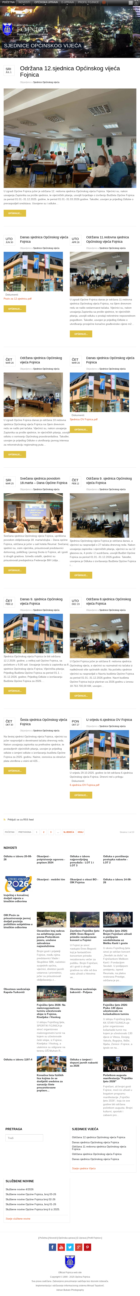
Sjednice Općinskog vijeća (46, 82)
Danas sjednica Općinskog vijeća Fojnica (95, 1142)
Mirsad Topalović (95, 1285)
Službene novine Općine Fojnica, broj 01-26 (31, 1204)
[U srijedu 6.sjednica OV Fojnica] (99, 768)
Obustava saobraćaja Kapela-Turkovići (17, 991)
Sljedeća (68, 832)
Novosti (53, 1238)
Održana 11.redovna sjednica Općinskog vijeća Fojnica (99, 1147)
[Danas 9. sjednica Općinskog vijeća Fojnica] (33, 652)
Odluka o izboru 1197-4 (18, 1059)
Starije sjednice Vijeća (84, 1168)
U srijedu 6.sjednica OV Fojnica (109, 720)
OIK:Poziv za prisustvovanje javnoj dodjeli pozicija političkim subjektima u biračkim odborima (18, 921)
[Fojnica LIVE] (104, 2)
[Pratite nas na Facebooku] (52, 1247)
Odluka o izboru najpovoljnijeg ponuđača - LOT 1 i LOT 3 (82, 861)
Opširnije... (15, 213)
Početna (43, 1238)
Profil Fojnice (94, 1238)
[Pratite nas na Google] (78, 1247)
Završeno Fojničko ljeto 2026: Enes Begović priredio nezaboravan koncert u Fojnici (85, 935)
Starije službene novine (18, 1218)
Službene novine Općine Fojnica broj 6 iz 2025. (33, 1209)
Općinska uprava (66, 1238)
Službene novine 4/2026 (20, 1189)
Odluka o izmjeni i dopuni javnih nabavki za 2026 (84, 1062)
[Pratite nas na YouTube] (61, 1247)
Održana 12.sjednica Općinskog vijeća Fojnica (70, 71)
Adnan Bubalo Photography (70, 1290)
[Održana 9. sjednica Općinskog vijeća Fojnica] (99, 536)
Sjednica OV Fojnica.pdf (84, 419)
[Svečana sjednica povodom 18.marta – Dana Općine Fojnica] (33, 531)
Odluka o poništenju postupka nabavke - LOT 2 (116, 859)
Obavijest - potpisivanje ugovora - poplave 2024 (51, 859)
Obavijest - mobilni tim (51, 879)
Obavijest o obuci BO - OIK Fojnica (84, 881)
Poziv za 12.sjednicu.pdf (18, 298)
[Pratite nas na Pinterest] (87, 1247)
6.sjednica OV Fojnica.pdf (84, 784)
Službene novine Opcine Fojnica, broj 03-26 (31, 1194)
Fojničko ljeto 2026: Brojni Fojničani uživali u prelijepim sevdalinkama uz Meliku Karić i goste (117, 936)
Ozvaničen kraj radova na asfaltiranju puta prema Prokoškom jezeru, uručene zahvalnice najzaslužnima (51, 938)
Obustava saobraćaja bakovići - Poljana (83, 991)
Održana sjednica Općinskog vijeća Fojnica (97, 1154)
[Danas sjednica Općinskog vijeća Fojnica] (33, 290)
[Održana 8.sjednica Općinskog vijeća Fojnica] (99, 657)
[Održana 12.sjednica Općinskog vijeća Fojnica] (70, 187)
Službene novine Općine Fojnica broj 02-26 (30, 1199)
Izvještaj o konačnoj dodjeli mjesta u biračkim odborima (16, 898)
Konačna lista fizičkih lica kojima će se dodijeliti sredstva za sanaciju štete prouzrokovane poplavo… (50, 1083)
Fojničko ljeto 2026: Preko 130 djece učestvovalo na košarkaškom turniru (116, 1009)
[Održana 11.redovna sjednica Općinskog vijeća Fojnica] (99, 295)
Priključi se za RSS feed (70, 816)
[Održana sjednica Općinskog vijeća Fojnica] (33, 416)
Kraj (80, 832)
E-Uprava (81, 1238)
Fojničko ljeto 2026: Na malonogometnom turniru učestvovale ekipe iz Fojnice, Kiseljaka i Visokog (51, 1011)
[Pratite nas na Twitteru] (70, 1247)
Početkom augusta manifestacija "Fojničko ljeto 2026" (118, 1078)
